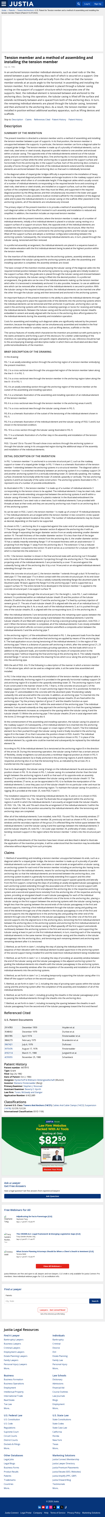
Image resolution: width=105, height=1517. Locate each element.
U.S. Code (8, 1423)
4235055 (8, 1057)
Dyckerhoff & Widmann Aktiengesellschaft (34, 1080)
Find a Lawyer (13, 1289)
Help (46, 1513)
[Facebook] (47, 1507)
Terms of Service (57, 1513)
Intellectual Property (14, 1391)
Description (17, 119)
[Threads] (54, 1507)
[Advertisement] (52, 34)
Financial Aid (58, 1387)
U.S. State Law (60, 1415)
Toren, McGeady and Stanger (28, 1092)
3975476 (8, 1048)
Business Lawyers (12, 1343)
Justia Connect (11, 1513)
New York (57, 1440)
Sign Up (97, 4)
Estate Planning (60, 1356)
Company (37, 1513)
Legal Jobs (9, 1459)
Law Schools (59, 1375)
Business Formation (13, 1379)
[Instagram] (50, 1507)
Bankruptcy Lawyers (13, 1339)
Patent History (59, 119)
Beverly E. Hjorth (33, 1089)
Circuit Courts (10, 1436)
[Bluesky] (58, 1507)
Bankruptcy (58, 1339)
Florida (55, 1436)
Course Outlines (60, 1391)
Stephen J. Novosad (32, 1086)
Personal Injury (59, 1364)
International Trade (13, 1396)
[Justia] (21, 4)
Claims (28, 119)
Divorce (56, 1347)
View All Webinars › (52, 1266)
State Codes (58, 1423)
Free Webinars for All (17, 1210)
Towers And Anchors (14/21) (37, 1105)
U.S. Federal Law (13, 1415)
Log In (87, 4)
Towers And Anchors (25, 10)
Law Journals (58, 1396)
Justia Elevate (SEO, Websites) (66, 1471)
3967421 (8, 1044)
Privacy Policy (73, 1513)
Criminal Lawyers (12, 1347)
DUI (54, 1352)
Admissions (57, 1383)
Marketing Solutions (63, 1455)
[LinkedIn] (39, 1507)
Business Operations (14, 1383)
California (57, 1431)
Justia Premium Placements (65, 1467)
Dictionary (57, 1379)
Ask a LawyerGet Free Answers (15, 1184)
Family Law (57, 1360)
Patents (12, 10)
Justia (4, 10)
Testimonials (58, 1484)
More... (7, 1368)
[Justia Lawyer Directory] (65, 1507)
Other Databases (13, 1455)
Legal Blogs (9, 1463)
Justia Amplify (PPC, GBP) (64, 1475)
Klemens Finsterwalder (25, 1083)
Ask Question (52, 1196)
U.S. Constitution (12, 1419)
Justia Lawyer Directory (63, 1463)
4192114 (8, 1053)
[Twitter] (61, 1507)
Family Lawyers (11, 1360)
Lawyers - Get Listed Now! (52, 1310)
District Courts (11, 1440)
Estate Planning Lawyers (15, 1356)
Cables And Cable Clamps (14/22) (68, 1105)
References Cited (42, 119)
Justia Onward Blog (61, 1480)
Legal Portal (25, 1513)
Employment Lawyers (14, 1352)
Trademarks (10, 1480)
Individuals (58, 1335)
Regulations (9, 1427)
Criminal (56, 1343)
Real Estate (9, 1400)
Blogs (55, 1400)
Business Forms (11, 1467)
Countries (8, 1484)
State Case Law (59, 1427)
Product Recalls (11, 1471)
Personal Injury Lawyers (15, 1364)
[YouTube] (43, 1507)
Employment (10, 1387)
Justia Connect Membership (65, 1459)
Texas (55, 1444)
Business (9, 1375)
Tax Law (8, 1404)
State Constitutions (61, 1419)
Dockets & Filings (12, 1444)
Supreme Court (11, 1431)
